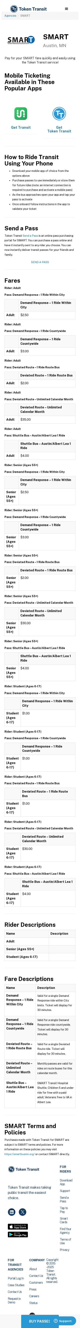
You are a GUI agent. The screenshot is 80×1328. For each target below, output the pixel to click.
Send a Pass (30, 235)
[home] (28, 9)
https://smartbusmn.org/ (19, 1154)
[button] (66, 9)
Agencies (10, 15)
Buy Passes (40, 1321)
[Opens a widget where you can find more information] (62, 1321)
